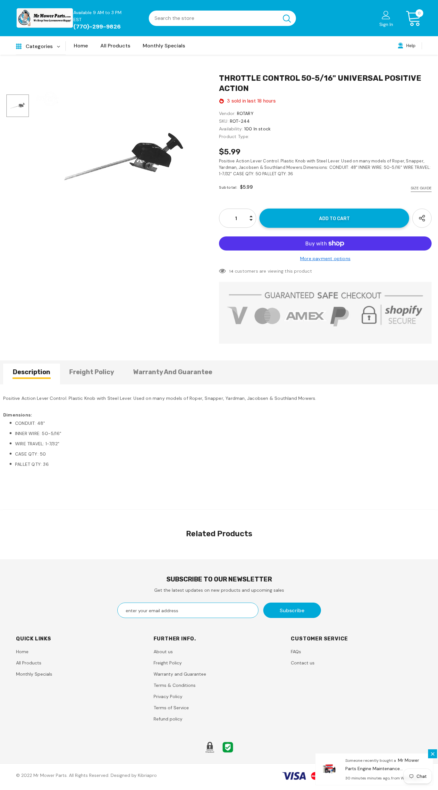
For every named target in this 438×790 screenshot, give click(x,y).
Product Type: (234, 136)
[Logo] (44, 18)
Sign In (386, 24)
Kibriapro (147, 775)
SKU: (224, 121)
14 (231, 271)
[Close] (432, 753)
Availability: (231, 129)
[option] (124, 157)
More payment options (325, 258)
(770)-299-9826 (97, 26)
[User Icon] (386, 14)
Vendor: (227, 113)
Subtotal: (228, 187)
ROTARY (245, 113)
